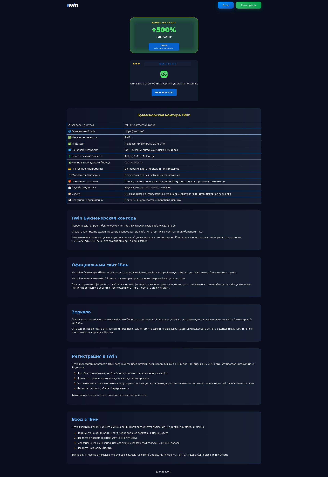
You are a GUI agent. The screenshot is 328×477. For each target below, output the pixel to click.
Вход (226, 5)
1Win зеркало (164, 92)
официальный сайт (164, 46)
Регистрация (248, 5)
